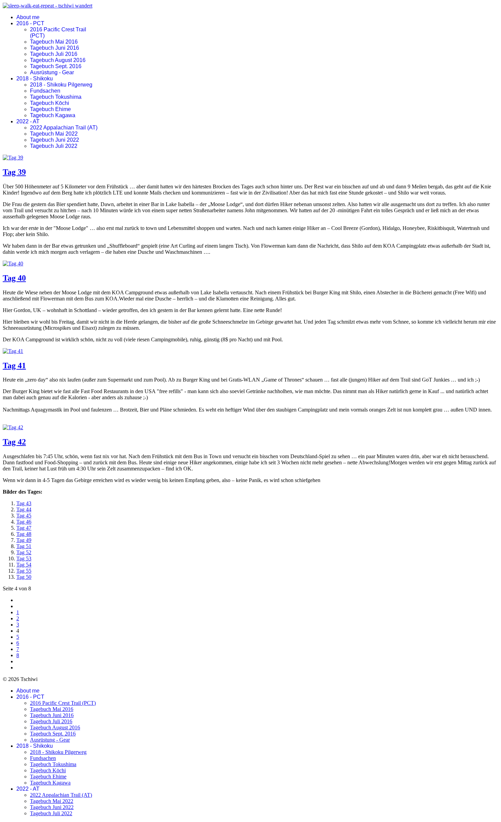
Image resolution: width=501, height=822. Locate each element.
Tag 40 (14, 278)
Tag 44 (23, 509)
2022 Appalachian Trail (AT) (63, 127)
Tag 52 (23, 552)
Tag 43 (23, 503)
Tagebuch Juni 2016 (54, 48)
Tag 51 (23, 546)
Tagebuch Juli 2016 (53, 54)
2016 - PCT (30, 23)
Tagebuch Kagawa (52, 115)
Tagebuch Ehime (50, 109)
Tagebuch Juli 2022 (53, 146)
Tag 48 (23, 534)
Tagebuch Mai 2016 (54, 42)
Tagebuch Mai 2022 (54, 134)
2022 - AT (28, 121)
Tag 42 (14, 441)
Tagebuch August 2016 (58, 60)
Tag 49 (23, 540)
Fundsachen (45, 91)
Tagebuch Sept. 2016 (55, 66)
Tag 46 (23, 522)
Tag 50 (23, 577)
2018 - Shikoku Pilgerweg (61, 85)
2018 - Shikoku (34, 78)
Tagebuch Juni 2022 (54, 140)
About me (28, 17)
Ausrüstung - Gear (52, 72)
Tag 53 (23, 558)
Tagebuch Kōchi (49, 103)
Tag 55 (23, 571)
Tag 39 (14, 172)
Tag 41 (14, 365)
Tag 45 (23, 515)
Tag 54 (23, 565)
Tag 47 (23, 528)
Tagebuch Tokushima (55, 97)
